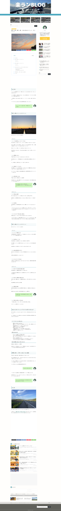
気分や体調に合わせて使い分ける (20, 70)
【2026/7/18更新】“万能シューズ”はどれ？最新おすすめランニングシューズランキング (44, 62)
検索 (11, 24)
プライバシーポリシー (34, 14)
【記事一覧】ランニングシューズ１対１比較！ (44, 70)
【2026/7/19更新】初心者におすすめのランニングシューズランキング (44, 67)
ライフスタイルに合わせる (19, 68)
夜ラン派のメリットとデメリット (19, 63)
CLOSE (32, 55)
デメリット (17, 61)
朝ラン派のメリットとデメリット (19, 59)
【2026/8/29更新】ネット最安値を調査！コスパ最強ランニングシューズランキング (44, 65)
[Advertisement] (23, 82)
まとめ (16, 73)
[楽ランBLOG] (30, 13)
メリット (17, 60)
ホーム (22, 14)
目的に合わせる (18, 69)
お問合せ (39, 14)
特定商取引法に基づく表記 (27, 14)
